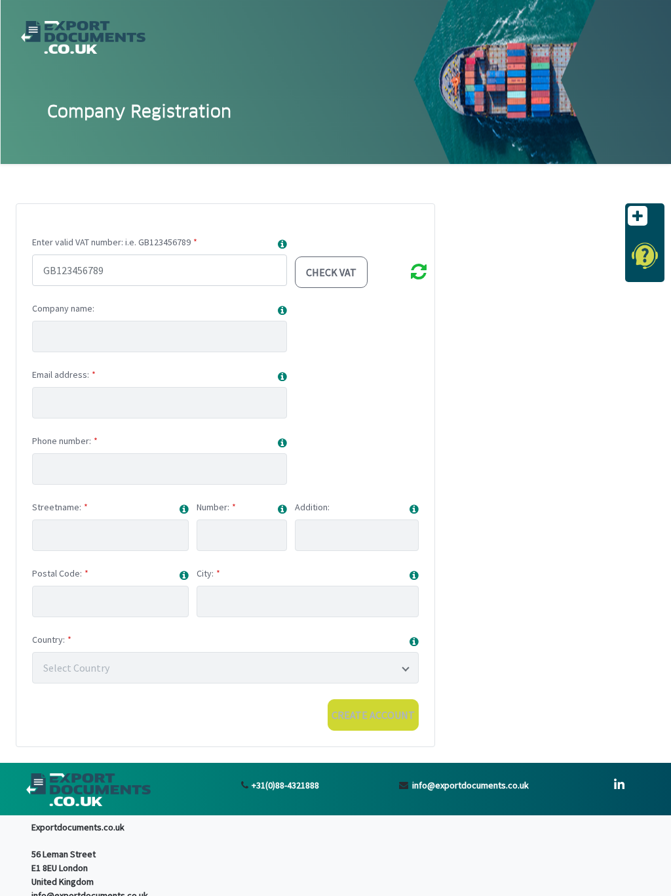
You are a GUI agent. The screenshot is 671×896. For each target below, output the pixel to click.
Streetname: (56, 507)
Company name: (63, 308)
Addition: (312, 507)
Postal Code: (57, 573)
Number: (213, 507)
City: (205, 573)
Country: (48, 639)
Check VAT (331, 272)
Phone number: (61, 441)
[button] (282, 244)
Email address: (60, 374)
